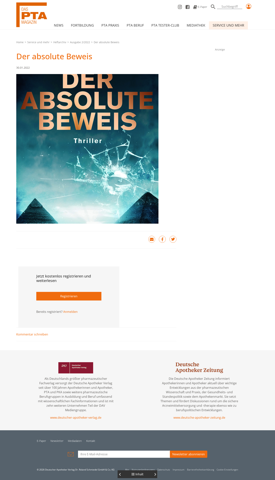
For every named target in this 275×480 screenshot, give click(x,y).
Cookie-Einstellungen (227, 469)
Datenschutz (163, 469)
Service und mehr (228, 25)
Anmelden (70, 312)
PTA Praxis (110, 25)
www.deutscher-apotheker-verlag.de (75, 417)
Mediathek (196, 25)
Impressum (178, 469)
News (58, 25)
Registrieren (68, 296)
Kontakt (90, 441)
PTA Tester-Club (165, 25)
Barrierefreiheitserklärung (200, 469)
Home (20, 42)
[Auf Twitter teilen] (172, 239)
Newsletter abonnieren (188, 454)
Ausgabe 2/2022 (80, 42)
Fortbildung (82, 25)
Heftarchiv (59, 42)
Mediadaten (75, 441)
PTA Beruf (135, 25)
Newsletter (57, 441)
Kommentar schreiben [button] (32, 334)
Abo (127, 469)
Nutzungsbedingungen (143, 469)
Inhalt (139, 474)
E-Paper (202, 7)
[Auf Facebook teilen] (162, 239)
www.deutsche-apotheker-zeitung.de (199, 417)
